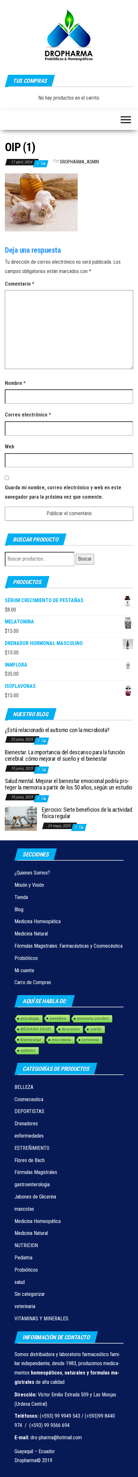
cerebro (58, 1018)
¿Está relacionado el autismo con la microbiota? (57, 730)
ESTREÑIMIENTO (31, 1148)
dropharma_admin (79, 161)
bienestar (31, 1039)
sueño (95, 1029)
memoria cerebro (93, 1018)
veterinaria (24, 1306)
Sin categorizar (29, 1294)
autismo (28, 1050)
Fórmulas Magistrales (35, 1172)
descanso (71, 1029)
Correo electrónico (28, 415)
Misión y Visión (29, 885)
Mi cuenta (24, 970)
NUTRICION (26, 1245)
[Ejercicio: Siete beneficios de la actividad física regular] (21, 818)
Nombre (15, 383)
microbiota (61, 1040)
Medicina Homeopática (37, 921)
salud (19, 1282)
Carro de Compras (32, 982)
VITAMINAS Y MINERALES (41, 1319)
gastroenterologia (32, 1184)
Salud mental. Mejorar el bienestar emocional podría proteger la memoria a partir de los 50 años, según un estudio (68, 784)
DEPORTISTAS (29, 1111)
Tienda (21, 897)
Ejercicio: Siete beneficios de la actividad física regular (87, 812)
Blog (18, 909)
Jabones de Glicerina (35, 1197)
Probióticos (26, 958)
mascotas (24, 1209)
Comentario (19, 284)
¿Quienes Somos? (32, 873)
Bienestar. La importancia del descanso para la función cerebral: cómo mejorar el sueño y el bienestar (65, 755)
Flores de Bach (29, 1160)
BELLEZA (23, 1087)
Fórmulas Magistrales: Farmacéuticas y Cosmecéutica (68, 946)
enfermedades (29, 1136)
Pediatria (23, 1258)
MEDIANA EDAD (36, 1029)
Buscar (85, 559)
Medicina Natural (31, 934)
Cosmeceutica (28, 1099)
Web (9, 447)
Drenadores (26, 1123)
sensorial (90, 1040)
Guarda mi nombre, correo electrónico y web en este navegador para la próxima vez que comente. (63, 492)
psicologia (30, 1018)
